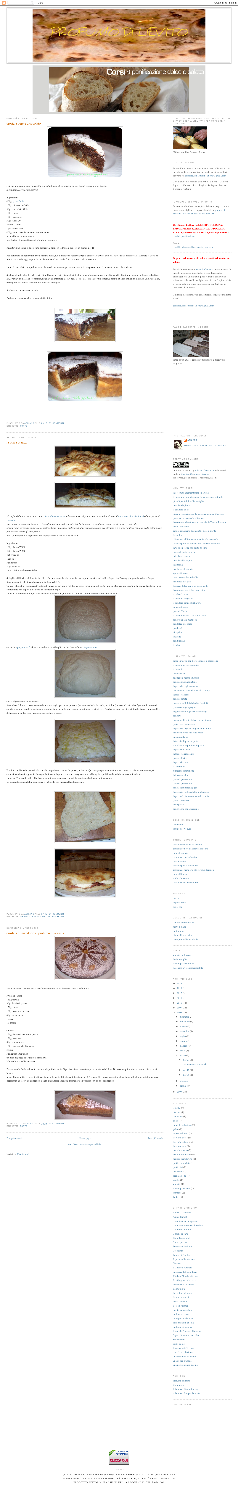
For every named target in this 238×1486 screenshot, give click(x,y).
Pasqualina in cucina (183, 1322)
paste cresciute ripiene (184, 724)
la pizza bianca (17, 442)
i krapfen (177, 632)
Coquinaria (178, 1385)
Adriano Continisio (205, 470)
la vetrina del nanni (182, 1293)
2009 (180, 1007)
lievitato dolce (180, 1137)
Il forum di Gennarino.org (185, 1389)
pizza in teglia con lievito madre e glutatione (195, 660)
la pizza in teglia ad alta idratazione (191, 791)
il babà (176, 645)
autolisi (177, 1108)
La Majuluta (179, 1288)
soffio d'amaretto (181, 878)
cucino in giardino (182, 1229)
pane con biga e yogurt (184, 707)
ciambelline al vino (182, 935)
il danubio (178, 669)
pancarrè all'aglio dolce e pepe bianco (192, 720)
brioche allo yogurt (182, 560)
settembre (185, 1031)
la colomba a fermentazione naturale (191, 492)
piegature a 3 (23, 647)
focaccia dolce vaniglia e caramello (190, 585)
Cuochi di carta (180, 1233)
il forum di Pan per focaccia (186, 1393)
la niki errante (180, 1301)
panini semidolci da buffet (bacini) (190, 703)
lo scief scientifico (182, 1297)
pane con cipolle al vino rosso (188, 732)
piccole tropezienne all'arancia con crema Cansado (198, 513)
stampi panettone (181, 1188)
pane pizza (178, 804)
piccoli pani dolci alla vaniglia (188, 501)
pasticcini (178, 1167)
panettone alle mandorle (185, 619)
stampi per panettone (183, 963)
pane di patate (180, 698)
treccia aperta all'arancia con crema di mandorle (197, 543)
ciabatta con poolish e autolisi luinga (191, 690)
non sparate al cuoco (183, 1318)
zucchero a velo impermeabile (188, 967)
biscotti (177, 1112)
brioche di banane (182, 556)
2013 (180, 988)
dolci (175, 1120)
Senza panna (179, 1339)
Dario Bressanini (181, 1238)
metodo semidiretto (182, 1158)
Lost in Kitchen (181, 1305)
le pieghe (177, 906)
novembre (185, 1021)
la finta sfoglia (180, 959)
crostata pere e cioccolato (24, 123)
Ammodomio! (180, 1216)
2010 (180, 1002)
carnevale (178, 1116)
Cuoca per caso (180, 1242)
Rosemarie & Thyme (183, 1348)
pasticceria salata (181, 1163)
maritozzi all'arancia (183, 569)
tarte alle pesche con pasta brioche (190, 547)
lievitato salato (30, 916)
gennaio (184, 1085)
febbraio (184, 1080)
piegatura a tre (90, 647)
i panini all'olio (180, 736)
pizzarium (178, 1171)
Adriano (192, 440)
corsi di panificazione (183, 236)
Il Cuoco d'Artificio (182, 1267)
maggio (184, 1045)
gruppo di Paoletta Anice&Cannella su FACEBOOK (199, 211)
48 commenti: (57, 1123)
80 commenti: (57, 914)
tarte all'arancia (180, 852)
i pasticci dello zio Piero (185, 1271)
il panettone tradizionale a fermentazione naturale (198, 497)
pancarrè (177, 715)
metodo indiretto (53, 916)
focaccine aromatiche (183, 770)
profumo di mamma (182, 1326)
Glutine (177, 1263)
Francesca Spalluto (182, 1246)
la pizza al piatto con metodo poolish (191, 796)
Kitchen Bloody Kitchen (185, 1276)
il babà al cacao (181, 594)
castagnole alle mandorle (185, 939)
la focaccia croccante (183, 753)
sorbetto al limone (182, 955)
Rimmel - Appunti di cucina (187, 1331)
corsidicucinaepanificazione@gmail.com (205, 175)
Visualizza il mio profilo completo (205, 445)
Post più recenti (14, 1138)
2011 (180, 998)
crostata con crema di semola (187, 844)
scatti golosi (179, 1343)
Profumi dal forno (181, 1380)
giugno (183, 1040)
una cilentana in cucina (184, 1356)
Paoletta (11, 520)
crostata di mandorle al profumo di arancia (35, 933)
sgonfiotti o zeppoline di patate (188, 745)
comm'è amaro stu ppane (185, 1221)
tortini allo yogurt (182, 828)
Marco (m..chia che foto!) (131, 516)
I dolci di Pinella (181, 1255)
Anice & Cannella (204, 269)
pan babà (177, 628)
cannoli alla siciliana (183, 922)
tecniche (177, 1192)
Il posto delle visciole (184, 1259)
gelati (176, 1129)
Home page (85, 1138)
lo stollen (177, 535)
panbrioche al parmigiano (186, 808)
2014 (180, 983)
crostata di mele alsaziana (186, 857)
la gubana (178, 564)
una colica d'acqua (182, 1360)
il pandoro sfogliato (183, 598)
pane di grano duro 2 (183, 783)
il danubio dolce (181, 509)
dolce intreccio (180, 606)
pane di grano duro (182, 779)
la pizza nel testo (181, 749)
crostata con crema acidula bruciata (190, 848)
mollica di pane (181, 1314)
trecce (176, 898)
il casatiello (179, 766)
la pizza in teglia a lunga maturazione (192, 728)
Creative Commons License (195, 473)
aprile (183, 1050)
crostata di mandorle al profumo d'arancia (193, 869)
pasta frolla (18, 201)
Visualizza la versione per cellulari (85, 1144)
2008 (180, 1012)
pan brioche (179, 640)
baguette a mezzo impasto (186, 677)
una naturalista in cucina (185, 1364)
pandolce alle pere (182, 581)
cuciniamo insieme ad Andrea (188, 1225)
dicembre (184, 1016)
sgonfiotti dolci (180, 573)
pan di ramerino (181, 526)
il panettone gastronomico (186, 664)
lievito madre (179, 1146)
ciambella (178, 824)
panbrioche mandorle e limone (188, 518)
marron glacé (179, 926)
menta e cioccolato (182, 1310)
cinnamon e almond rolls (185, 577)
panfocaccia (179, 673)
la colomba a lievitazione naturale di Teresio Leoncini (200, 522)
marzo (183, 1055)
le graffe (177, 636)
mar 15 (186, 1069)
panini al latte (180, 758)
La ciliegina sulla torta (184, 1280)
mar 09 (186, 1074)
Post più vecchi (155, 1138)
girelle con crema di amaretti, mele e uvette (194, 530)
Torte (23, 426)
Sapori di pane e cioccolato (186, 1335)
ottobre (183, 1026)
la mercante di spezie (183, 1284)
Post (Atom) (23, 1154)
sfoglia (176, 1180)
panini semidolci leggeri (185, 787)
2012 (180, 993)
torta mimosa (179, 861)
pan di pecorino (181, 800)
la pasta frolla (179, 902)
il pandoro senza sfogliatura (187, 602)
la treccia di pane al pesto (185, 741)
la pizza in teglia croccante (186, 686)
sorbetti (177, 1184)
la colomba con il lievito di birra (189, 590)
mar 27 (186, 1059)
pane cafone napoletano (185, 681)
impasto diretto (180, 1133)
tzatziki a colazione (183, 1352)
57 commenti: (57, 423)
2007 (180, 1091)
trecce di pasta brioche (184, 552)
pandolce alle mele (182, 623)
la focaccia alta (180, 775)
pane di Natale (180, 611)
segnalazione (179, 1175)
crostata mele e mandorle (185, 882)
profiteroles (178, 931)
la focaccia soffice (182, 694)
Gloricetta (178, 1250)
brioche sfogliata (181, 505)
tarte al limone (180, 874)
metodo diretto (180, 1150)
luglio (183, 1036)
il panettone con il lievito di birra (189, 615)
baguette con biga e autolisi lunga (190, 711)
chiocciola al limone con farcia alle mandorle (195, 539)
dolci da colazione (182, 1125)
